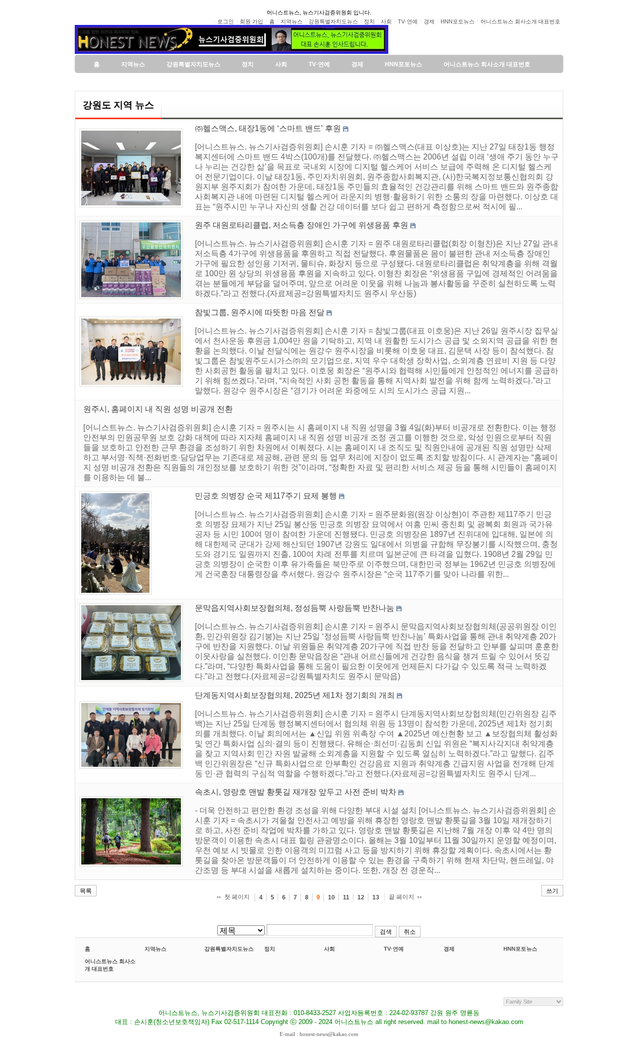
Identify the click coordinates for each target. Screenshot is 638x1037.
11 (346, 897)
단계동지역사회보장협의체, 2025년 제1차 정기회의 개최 (295, 695)
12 (360, 897)
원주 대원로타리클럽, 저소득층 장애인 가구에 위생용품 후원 (301, 225)
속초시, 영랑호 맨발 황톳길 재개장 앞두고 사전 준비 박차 (295, 792)
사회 (329, 949)
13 (375, 897)
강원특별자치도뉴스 (229, 949)
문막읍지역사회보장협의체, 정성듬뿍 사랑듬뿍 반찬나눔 (294, 608)
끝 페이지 (401, 896)
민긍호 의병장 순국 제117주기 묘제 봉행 (266, 496)
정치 (269, 949)
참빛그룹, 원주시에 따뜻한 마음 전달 (259, 312)
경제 (449, 949)
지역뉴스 (155, 949)
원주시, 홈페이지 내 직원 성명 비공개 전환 (158, 409)
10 (331, 897)
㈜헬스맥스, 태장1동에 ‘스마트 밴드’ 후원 (268, 128)
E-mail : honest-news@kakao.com (319, 1034)
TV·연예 (394, 949)
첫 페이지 (237, 896)
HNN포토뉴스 (520, 949)
